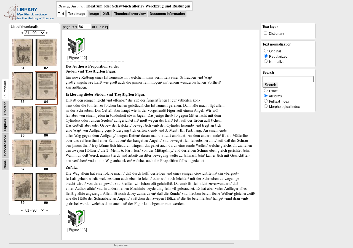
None (5, 164)
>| (106, 27)
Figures (5, 125)
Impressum (121, 245)
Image (94, 14)
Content (5, 108)
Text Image (76, 14)
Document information (167, 14)
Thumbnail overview (130, 14)
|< (72, 27)
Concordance (5, 145)
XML (106, 14)
